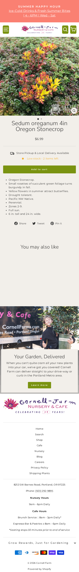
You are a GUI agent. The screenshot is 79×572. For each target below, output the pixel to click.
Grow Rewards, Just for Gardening (38, 542)
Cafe (39, 445)
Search (39, 434)
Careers (39, 462)
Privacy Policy (39, 467)
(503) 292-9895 (44, 491)
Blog (39, 456)
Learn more (39, 385)
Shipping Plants (39, 473)
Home (39, 428)
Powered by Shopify (39, 569)
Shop (39, 440)
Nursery (39, 451)
